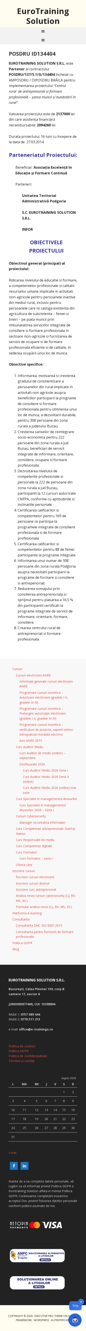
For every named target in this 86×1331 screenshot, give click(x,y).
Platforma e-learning (27, 913)
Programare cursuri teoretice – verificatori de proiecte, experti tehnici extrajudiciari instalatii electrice (46, 729)
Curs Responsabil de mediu (35, 840)
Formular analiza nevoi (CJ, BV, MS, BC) (44, 907)
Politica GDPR (22, 943)
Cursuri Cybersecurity (31, 816)
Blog (15, 949)
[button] (75, 1320)
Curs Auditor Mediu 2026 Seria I (45, 770)
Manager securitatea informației (42, 822)
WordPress (41, 1320)
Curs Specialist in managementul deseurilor (46, 799)
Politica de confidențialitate (28, 1056)
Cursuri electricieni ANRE (33, 675)
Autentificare (60, 1320)
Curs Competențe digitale (34, 846)
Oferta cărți (24, 865)
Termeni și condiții (22, 1061)
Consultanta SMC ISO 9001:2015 (39, 925)
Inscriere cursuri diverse (32, 883)
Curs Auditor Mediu (29, 747)
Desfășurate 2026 (32, 764)
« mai (12, 1152)
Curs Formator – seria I (35, 858)
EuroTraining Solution (43, 16)
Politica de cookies (22, 1046)
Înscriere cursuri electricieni (35, 877)
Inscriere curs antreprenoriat (36, 889)
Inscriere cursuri (23, 871)
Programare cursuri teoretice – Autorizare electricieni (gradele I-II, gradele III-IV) (43, 697)
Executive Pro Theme (49, 1316)
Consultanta (21, 919)
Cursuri (17, 669)
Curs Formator (26, 852)
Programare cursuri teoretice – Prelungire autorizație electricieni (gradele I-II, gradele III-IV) (42, 713)
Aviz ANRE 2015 (30, 740)
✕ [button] (81, 1302)
